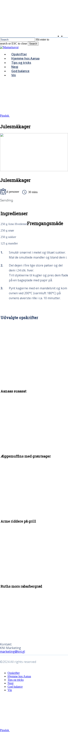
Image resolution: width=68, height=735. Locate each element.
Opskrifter (14, 673)
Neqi (10, 683)
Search (33, 43)
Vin (10, 690)
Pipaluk (5, 115)
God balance (15, 686)
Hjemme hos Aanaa (19, 676)
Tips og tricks (16, 679)
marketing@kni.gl (12, 651)
